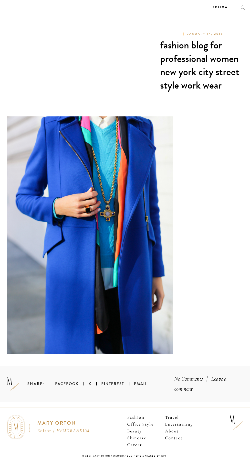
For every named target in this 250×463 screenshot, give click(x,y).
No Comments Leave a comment (200, 384)
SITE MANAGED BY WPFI (152, 456)
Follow (220, 7)
